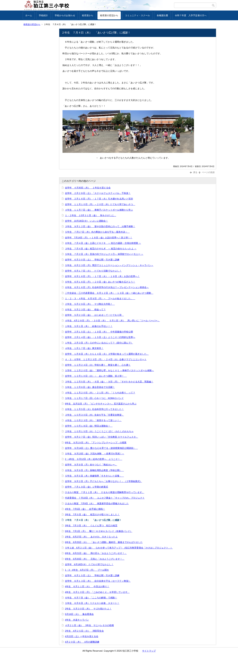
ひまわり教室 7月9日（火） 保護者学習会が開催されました (97, 503)
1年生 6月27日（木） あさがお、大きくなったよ (91, 536)
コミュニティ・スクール (137, 15)
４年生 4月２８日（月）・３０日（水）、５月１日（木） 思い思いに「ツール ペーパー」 (112, 320)
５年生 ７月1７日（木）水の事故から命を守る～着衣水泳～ (97, 232)
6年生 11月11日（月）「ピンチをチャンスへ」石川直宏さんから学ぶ (100, 403)
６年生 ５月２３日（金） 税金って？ (85, 309)
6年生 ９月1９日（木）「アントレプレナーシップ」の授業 (95, 442)
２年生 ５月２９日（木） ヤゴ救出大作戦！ (90, 304)
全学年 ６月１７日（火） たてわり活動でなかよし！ (93, 270)
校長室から (87, 15)
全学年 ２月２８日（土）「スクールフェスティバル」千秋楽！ (98, 193)
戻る (195, 172)
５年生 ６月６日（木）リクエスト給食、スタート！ (92, 603)
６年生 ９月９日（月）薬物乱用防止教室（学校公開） (94, 470)
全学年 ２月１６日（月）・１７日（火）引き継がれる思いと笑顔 (99, 198)
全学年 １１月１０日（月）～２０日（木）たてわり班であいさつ (100, 204)
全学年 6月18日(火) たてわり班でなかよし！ (89, 564)
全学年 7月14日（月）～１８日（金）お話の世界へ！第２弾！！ (98, 237)
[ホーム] (98, 5)
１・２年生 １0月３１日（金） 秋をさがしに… (90, 215)
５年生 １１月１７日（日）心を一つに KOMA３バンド (94, 398)
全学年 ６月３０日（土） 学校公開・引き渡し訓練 (92, 259)
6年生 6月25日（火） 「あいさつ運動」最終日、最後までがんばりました (104, 542)
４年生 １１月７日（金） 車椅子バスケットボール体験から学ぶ (99, 210)
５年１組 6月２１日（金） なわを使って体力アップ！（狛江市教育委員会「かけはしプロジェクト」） (119, 547)
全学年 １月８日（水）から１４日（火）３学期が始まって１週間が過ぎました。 (107, 354)
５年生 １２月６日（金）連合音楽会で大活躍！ (90, 387)
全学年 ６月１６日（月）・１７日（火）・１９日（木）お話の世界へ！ (102, 276)
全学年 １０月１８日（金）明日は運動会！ (89, 426)
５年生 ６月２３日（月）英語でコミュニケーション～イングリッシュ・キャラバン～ (109, 265)
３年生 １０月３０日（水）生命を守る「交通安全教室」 (94, 415)
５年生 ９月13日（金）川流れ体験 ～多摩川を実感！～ (94, 453)
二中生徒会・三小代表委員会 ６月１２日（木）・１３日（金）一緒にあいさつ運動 (109, 293)
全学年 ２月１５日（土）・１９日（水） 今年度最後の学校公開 (99, 331)
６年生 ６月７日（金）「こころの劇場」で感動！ (91, 597)
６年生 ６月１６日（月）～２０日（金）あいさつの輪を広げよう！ (100, 281)
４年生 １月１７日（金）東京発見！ (84, 348)
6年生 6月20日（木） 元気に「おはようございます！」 (95, 559)
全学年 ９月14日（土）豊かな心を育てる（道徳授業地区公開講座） (101, 448)
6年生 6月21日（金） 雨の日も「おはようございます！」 (96, 553)
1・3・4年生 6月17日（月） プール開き (87, 570)
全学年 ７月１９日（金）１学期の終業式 (86, 486)
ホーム (28, 15)
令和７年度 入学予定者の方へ (191, 15)
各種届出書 (162, 15)
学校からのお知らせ (65, 15)
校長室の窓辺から (109, 15)
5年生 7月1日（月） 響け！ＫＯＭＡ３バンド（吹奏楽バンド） (98, 531)
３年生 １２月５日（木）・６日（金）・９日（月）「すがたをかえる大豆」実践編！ (109, 381)
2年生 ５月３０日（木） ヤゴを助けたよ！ (88, 608)
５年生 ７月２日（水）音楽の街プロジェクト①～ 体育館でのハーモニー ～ (104, 254)
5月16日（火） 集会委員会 (79, 614)
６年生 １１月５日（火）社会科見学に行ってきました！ (94, 409)
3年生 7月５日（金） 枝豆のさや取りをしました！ (92, 514)
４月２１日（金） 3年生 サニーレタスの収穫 (89, 625)
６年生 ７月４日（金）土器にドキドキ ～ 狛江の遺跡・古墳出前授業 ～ (103, 243)
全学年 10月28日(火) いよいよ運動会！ (86, 221)
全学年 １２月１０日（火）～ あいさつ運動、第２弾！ (96, 376)
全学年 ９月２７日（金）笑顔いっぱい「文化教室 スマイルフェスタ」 (101, 437)
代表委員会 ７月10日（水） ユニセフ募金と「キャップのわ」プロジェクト (105, 497)
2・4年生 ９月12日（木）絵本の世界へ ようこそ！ (93, 459)
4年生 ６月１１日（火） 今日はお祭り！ (87, 586)
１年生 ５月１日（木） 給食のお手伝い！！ (89, 326)
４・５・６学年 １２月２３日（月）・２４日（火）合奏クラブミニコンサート (106, 359)
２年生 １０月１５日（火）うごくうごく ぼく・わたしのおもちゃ (99, 431)
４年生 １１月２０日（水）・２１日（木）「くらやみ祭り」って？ (100, 392)
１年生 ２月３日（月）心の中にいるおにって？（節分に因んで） (99, 342)
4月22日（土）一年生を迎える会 (81, 636)
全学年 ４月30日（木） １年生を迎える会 (88, 187)
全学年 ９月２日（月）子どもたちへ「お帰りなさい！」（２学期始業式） (103, 481)
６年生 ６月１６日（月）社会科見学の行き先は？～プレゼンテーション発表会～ (107, 287)
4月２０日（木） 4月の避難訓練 (82, 642)
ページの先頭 (208, 172)
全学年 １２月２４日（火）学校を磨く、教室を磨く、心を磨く (98, 365)
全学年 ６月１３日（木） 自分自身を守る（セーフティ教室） (98, 581)
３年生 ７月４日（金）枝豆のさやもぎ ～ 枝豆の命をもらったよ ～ (100, 248)
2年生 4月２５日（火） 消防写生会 (84, 631)
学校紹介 (43, 15)
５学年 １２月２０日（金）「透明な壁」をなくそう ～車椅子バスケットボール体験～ (109, 370)
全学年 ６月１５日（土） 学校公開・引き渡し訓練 (92, 575)
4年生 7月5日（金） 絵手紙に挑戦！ (85, 509)
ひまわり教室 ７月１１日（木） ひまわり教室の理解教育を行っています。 (104, 492)
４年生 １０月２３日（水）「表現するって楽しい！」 (93, 420)
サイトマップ (149, 650)
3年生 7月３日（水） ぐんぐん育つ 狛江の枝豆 (91, 525)
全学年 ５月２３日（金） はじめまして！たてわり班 (94, 315)
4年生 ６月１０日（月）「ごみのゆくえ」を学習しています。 (97, 592)
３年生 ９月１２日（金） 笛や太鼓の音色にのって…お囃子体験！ (100, 226)
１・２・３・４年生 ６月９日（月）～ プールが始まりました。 (100, 298)
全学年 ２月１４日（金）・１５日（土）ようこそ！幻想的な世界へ (100, 337)
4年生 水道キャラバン (77, 620)
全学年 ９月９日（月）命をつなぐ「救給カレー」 (91, 464)
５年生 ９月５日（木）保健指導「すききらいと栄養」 (94, 475)
